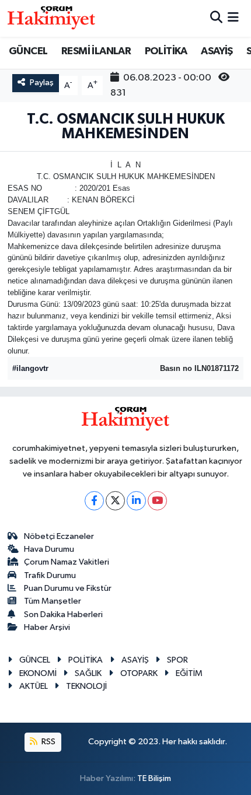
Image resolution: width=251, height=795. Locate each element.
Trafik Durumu (50, 575)
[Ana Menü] (233, 18)
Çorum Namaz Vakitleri (66, 562)
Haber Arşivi (47, 627)
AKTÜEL (33, 686)
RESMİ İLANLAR (96, 51)
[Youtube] (157, 500)
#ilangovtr (30, 368)
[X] (115, 500)
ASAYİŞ (216, 51)
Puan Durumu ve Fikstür (67, 588)
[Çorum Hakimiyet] (51, 18)
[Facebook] (94, 500)
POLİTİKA (166, 51)
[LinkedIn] (136, 500)
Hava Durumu (49, 549)
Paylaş (42, 82)
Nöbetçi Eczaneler (59, 536)
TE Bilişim (154, 778)
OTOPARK (139, 673)
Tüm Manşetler (52, 601)
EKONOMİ (38, 673)
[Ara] (216, 18)
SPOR (177, 660)
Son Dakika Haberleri (63, 614)
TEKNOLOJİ (86, 686)
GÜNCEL (28, 51)
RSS (47, 741)
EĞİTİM (189, 673)
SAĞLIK (88, 673)
